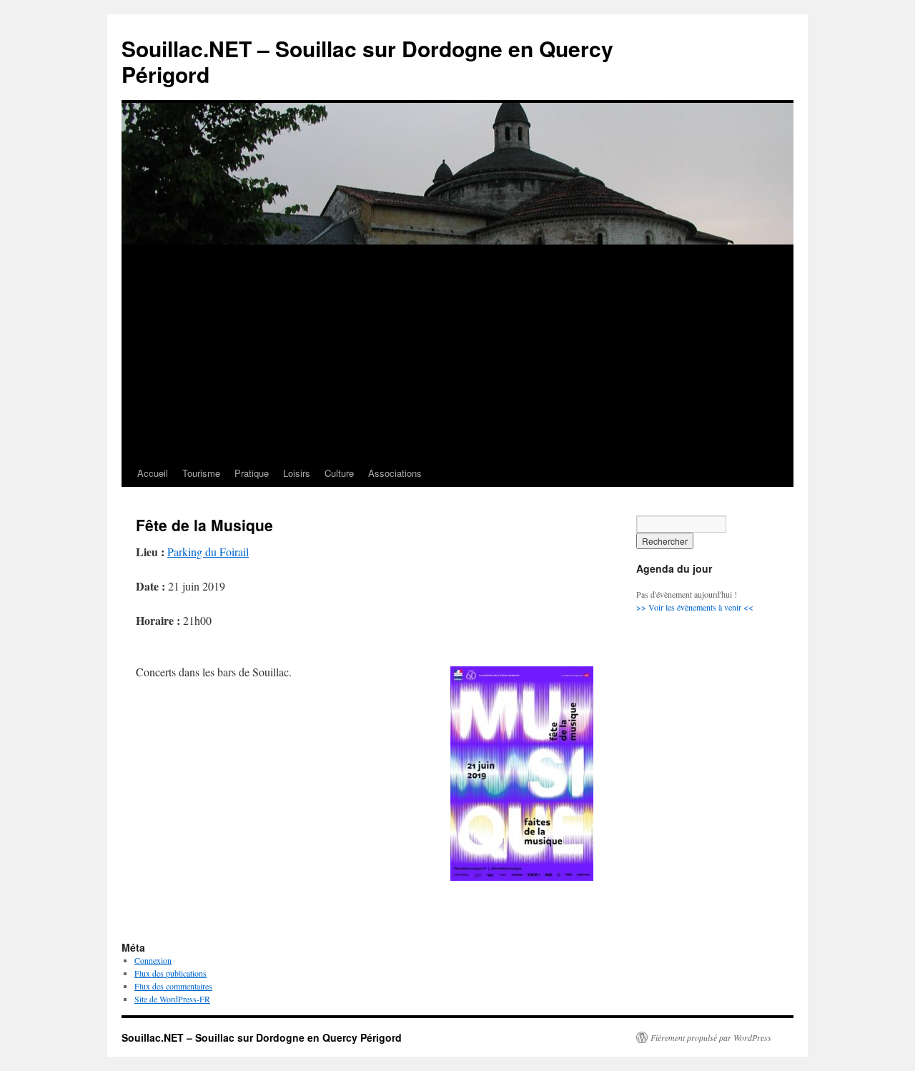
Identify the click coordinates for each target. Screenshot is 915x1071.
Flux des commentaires (173, 986)
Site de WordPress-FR (172, 999)
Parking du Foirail (208, 551)
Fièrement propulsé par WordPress (711, 1037)
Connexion (153, 960)
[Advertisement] (457, 352)
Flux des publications (170, 973)
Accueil (152, 473)
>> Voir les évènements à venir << (694, 607)
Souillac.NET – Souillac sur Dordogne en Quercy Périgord (367, 61)
